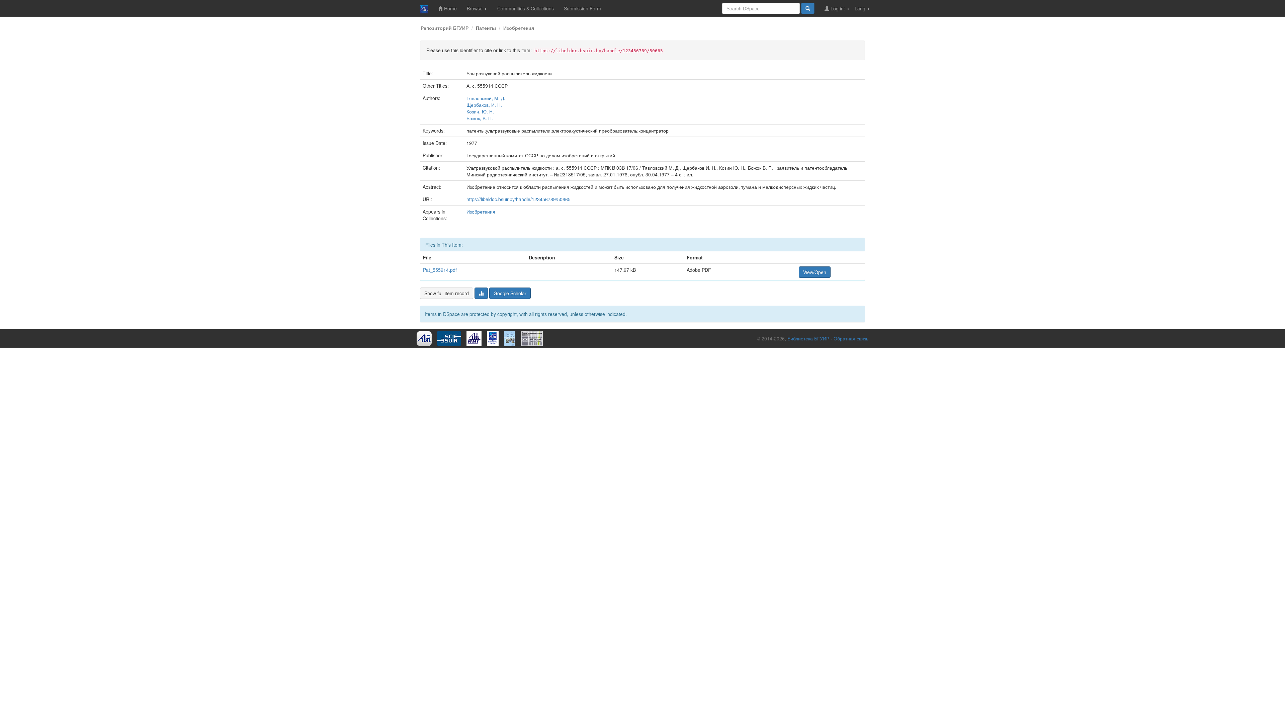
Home (450, 8)
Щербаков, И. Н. (484, 104)
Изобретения (518, 27)
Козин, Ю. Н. (480, 111)
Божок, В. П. (479, 118)
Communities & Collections (525, 8)
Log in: (837, 8)
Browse (475, 8)
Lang (861, 8)
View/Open (814, 272)
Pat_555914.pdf (440, 269)
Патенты (486, 27)
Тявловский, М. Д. (485, 98)
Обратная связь (851, 338)
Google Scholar (510, 293)
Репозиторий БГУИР (444, 27)
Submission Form (582, 8)
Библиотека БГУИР (808, 338)
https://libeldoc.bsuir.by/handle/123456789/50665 (518, 199)
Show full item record (446, 293)
